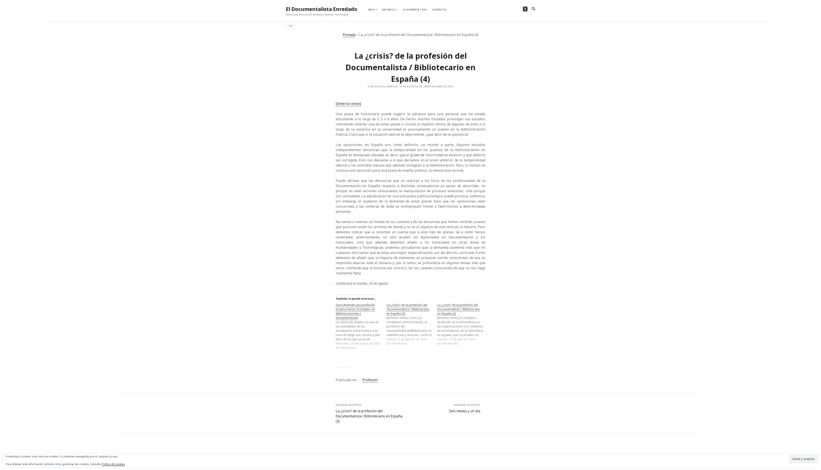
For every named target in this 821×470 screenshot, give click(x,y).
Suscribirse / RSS (415, 9)
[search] (533, 9)
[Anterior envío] (348, 103)
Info (371, 9)
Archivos (388, 9)
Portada (349, 34)
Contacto (439, 9)
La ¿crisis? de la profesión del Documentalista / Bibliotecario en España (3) (369, 416)
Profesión (370, 380)
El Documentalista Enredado (321, 8)
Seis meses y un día (464, 411)
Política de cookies (113, 464)
